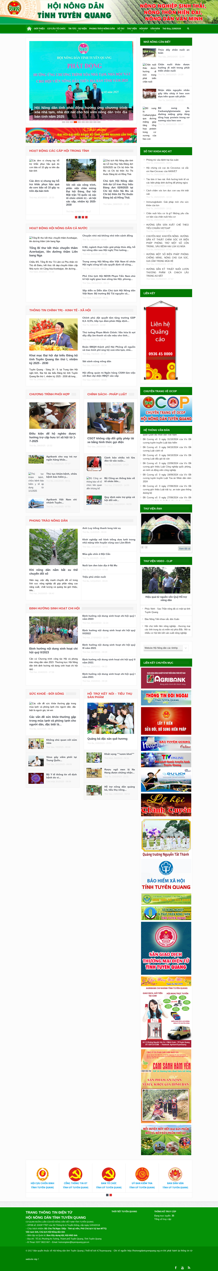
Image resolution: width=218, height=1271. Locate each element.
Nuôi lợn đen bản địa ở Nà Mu (99, 560)
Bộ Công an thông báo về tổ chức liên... (119, 475)
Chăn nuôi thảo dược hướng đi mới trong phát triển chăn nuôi (174, 67)
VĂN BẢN (155, 28)
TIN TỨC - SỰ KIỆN (77, 28)
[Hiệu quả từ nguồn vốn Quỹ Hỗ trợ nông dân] (166, 581)
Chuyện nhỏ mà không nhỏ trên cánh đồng (107, 230)
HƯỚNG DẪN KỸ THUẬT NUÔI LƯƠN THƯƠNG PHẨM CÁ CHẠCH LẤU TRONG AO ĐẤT (167, 272)
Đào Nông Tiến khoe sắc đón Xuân (162, 619)
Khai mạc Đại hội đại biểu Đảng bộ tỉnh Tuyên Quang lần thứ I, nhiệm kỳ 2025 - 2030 (53, 354)
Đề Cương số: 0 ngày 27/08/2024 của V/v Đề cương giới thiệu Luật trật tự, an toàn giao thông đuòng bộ (167, 476)
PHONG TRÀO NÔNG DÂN (102, 28)
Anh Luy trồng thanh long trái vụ (101, 523)
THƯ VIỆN (132, 28)
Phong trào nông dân (48, 516)
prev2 (142, 547)
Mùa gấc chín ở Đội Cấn (96, 549)
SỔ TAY (120, 28)
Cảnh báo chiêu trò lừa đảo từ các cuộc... (119, 454)
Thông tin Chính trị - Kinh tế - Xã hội (60, 305)
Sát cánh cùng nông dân (96, 356)
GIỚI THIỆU (39, 28)
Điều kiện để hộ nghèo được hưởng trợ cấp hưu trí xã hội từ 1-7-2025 (52, 432)
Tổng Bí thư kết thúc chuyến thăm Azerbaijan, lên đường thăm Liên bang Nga (53, 247)
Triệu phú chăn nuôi (94, 572)
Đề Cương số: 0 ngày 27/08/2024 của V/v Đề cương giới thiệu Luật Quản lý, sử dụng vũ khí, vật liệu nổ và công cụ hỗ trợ (167, 488)
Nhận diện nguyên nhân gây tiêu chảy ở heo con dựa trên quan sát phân (174, 93)
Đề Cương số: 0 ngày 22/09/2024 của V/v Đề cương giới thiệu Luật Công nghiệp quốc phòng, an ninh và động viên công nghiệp (167, 454)
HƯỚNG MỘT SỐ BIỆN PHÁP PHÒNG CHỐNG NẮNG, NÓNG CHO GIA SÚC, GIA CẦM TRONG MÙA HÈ (167, 257)
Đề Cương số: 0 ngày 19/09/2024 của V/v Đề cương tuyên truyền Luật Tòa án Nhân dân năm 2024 (167, 465)
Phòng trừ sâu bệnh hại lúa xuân (162, 160)
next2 (146, 547)
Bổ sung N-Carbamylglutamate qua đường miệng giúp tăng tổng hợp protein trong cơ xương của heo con (174, 114)
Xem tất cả (184, 548)
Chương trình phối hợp (49, 389)
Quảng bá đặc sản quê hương (107, 734)
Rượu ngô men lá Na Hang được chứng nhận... (119, 766)
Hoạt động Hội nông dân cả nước (58, 223)
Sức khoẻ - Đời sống (46, 689)
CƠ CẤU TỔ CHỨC (56, 28)
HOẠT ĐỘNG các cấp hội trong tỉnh (59, 146)
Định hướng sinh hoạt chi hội (54, 603)
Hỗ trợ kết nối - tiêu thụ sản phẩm (109, 690)
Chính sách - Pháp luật (107, 389)
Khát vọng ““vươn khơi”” (119, 749)
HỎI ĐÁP (143, 28)
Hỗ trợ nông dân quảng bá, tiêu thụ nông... (119, 783)
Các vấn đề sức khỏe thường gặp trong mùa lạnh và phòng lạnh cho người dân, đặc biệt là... (52, 716)
